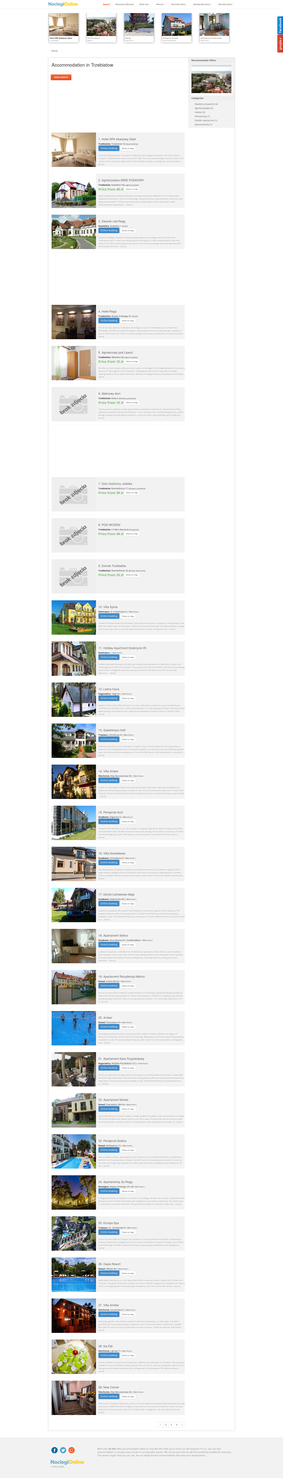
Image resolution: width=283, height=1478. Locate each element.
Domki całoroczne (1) (206, 120)
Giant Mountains (178, 4)
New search (61, 77)
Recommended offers (203, 60)
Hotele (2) (200, 112)
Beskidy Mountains (201, 4)
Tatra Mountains (225, 4)
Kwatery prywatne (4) (206, 104)
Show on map (128, 148)
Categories (197, 98)
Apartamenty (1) (203, 124)
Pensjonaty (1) (202, 116)
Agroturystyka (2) (204, 108)
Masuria (159, 4)
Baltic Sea (144, 4)
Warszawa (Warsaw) (124, 4)
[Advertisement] (118, 106)
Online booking (109, 148)
